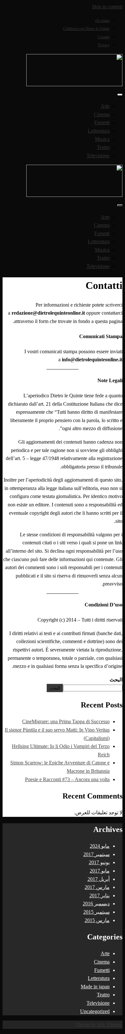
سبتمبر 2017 (96, 854)
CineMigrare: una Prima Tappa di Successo (66, 721)
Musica (102, 139)
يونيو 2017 (99, 862)
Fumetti (102, 122)
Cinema (102, 114)
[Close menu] (119, 95)
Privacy (104, 45)
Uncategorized (95, 1011)
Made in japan (95, 986)
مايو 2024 (100, 846)
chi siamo (102, 20)
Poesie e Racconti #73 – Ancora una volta (67, 779)
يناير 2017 (99, 895)
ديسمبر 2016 (96, 903)
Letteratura (99, 131)
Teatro (103, 147)
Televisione (98, 155)
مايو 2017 (100, 870)
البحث (116, 679)
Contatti (104, 37)
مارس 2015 (97, 920)
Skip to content (107, 6)
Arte (105, 106)
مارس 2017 (97, 887)
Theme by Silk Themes (98, 1024)
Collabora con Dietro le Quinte (86, 28)
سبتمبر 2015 (96, 912)
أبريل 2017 (99, 879)
